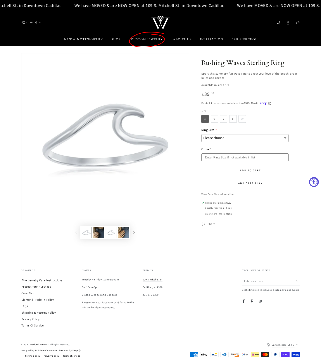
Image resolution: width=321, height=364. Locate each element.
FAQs (24, 306)
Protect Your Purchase (36, 287)
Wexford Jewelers (39, 344)
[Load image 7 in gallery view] (111, 232)
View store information (218, 214)
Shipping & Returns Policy (38, 313)
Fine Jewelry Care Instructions (41, 280)
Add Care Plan (250, 183)
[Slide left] (76, 232)
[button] (278, 23)
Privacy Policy (30, 319)
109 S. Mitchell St (152, 280)
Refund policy (32, 355)
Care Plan (28, 293)
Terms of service (71, 355)
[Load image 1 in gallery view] (86, 232)
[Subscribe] (297, 281)
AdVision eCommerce (46, 350)
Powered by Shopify (70, 350)
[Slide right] (134, 232)
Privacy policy (51, 355)
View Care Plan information (217, 194)
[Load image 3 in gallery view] (98, 232)
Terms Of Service (32, 325)
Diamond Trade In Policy (37, 300)
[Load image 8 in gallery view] (123, 232)
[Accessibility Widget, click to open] (314, 182)
